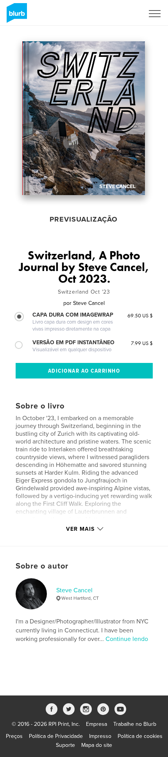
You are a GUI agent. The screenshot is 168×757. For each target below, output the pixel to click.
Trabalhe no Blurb (134, 724)
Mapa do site (96, 745)
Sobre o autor (42, 566)
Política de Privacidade (56, 736)
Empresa (96, 724)
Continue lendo (126, 639)
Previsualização (84, 219)
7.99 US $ (142, 343)
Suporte (65, 745)
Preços (14, 736)
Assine (125, 14)
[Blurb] (15, 16)
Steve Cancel (74, 590)
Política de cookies (140, 736)
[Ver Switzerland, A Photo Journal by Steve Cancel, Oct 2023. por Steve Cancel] (83, 118)
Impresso (100, 736)
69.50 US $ (140, 315)
